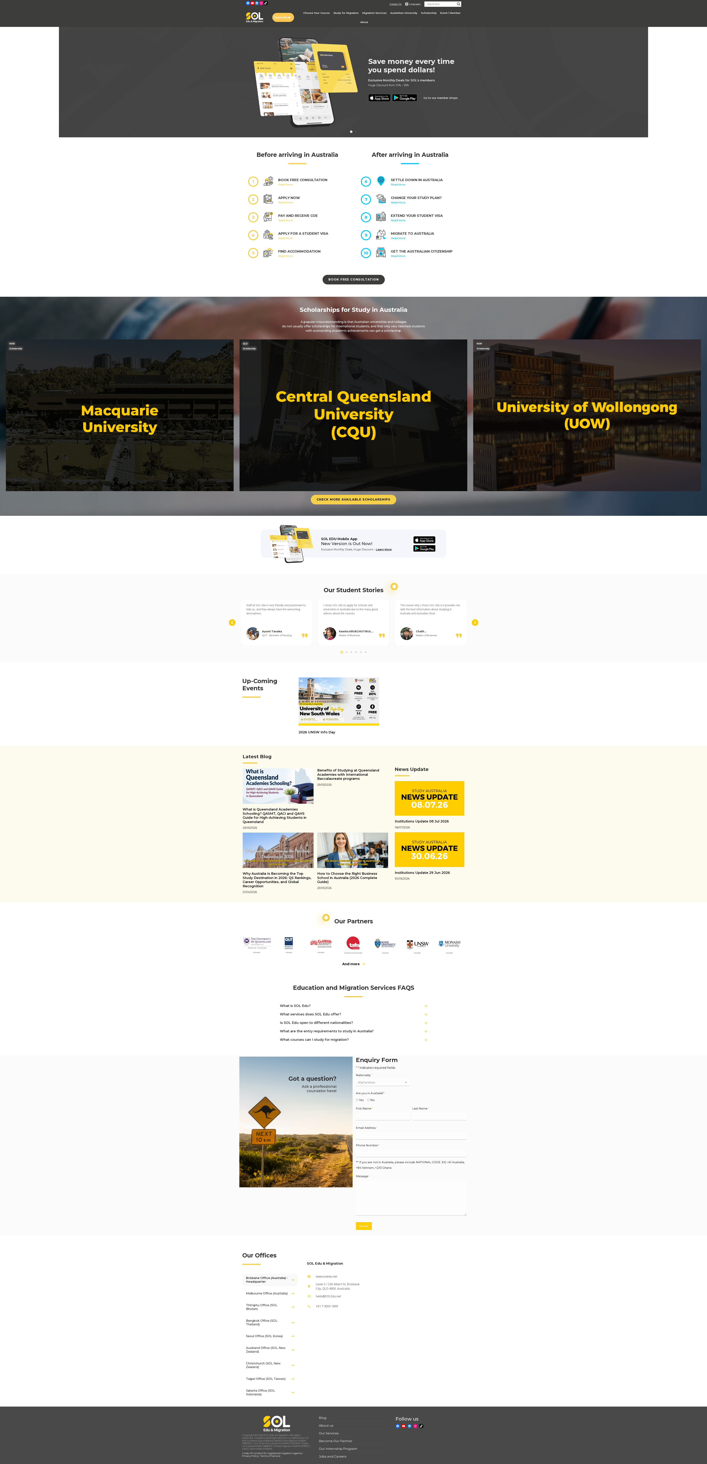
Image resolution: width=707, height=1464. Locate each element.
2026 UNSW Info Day (317, 732)
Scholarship (15, 348)
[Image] (257, 944)
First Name (364, 1108)
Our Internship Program (338, 1449)
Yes (361, 1100)
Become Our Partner (335, 1441)
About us (326, 1425)
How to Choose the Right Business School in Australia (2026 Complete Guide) (347, 878)
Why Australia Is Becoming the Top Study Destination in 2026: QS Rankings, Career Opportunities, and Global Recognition (277, 880)
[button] (232, 622)
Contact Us (396, 4)
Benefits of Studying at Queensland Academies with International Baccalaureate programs (348, 774)
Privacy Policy (250, 1455)
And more (351, 964)
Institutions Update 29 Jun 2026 (422, 873)
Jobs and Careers (333, 1456)
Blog (322, 1418)
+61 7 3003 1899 (327, 1306)
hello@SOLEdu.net (328, 1296)
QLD (245, 343)
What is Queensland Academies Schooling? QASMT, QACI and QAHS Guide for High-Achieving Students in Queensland (275, 815)
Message (363, 1176)
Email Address (366, 1128)
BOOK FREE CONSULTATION (353, 279)
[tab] (270, 1280)
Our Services (329, 1433)
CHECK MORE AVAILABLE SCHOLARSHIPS (354, 499)
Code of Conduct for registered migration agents (272, 1453)
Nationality (364, 1075)
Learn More (384, 549)
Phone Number (368, 1145)
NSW (12, 343)
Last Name (420, 1108)
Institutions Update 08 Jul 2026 (422, 821)
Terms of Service (270, 1455)
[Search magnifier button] (458, 4)
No (372, 1100)
